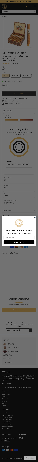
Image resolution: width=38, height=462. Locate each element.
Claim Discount (19, 242)
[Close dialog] (34, 217)
